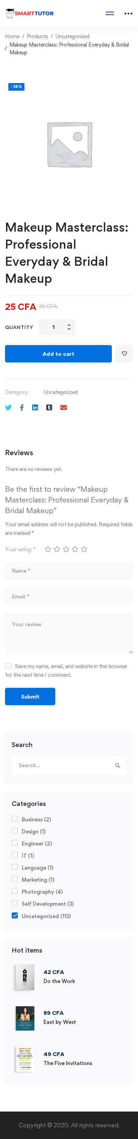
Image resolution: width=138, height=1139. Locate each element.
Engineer (37, 843)
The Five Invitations (68, 1063)
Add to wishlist (124, 353)
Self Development (48, 904)
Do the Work (59, 981)
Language (37, 868)
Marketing (38, 880)
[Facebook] (21, 407)
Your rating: (20, 549)
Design (34, 831)
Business (36, 819)
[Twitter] (8, 407)
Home (12, 36)
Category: (16, 392)
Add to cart (58, 353)
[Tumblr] (49, 407)
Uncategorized (72, 36)
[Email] (63, 407)
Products (37, 36)
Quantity (19, 327)
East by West (60, 1022)
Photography (42, 892)
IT (28, 855)
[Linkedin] (35, 407)
